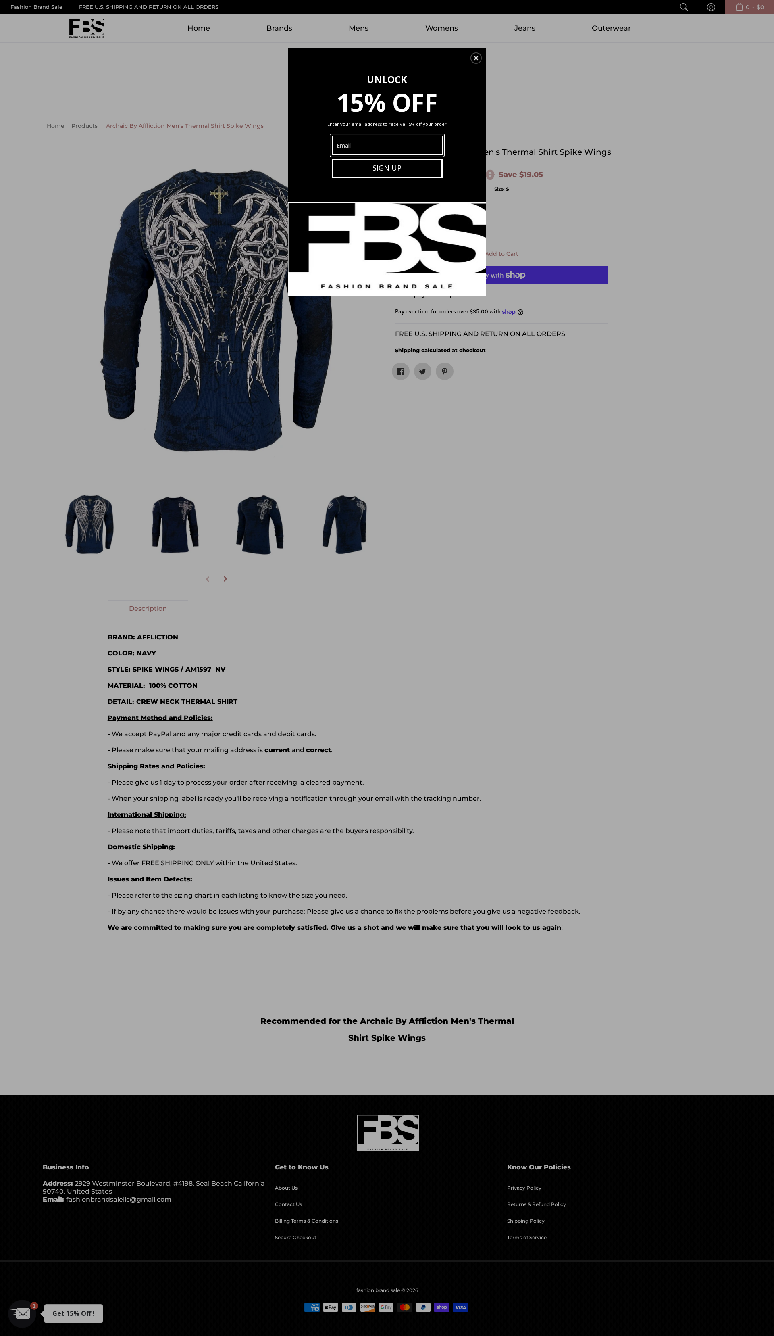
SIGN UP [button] (387, 168)
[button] (476, 58)
